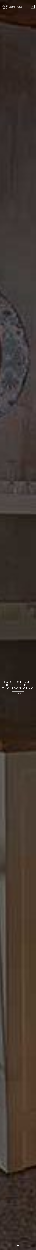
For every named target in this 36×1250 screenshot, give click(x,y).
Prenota (18, 693)
